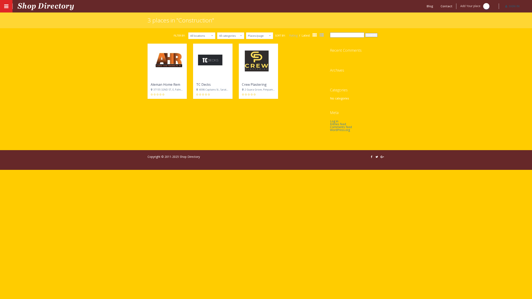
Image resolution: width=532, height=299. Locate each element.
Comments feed (341, 127)
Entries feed (338, 124)
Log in (334, 121)
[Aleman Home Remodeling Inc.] (167, 61)
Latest (306, 35)
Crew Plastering (254, 84)
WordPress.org (340, 130)
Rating (293, 35)
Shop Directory (190, 157)
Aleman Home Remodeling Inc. (174, 84)
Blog (430, 6)
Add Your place (470, 6)
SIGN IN (514, 6)
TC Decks (203, 84)
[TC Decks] (212, 61)
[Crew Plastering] (258, 61)
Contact (446, 6)
